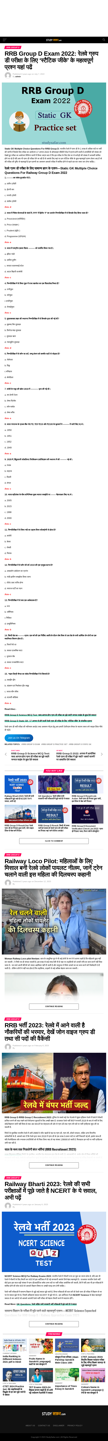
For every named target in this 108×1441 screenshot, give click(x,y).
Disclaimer (58, 1425)
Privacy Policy (74, 1425)
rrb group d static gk (80, 744)
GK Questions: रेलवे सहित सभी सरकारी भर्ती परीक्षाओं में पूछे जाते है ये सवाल (47, 1304)
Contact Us (44, 1425)
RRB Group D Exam (31, 744)
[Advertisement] (54, 18)
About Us (30, 1425)
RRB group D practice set (54, 744)
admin (18, 76)
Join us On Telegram (19, 738)
